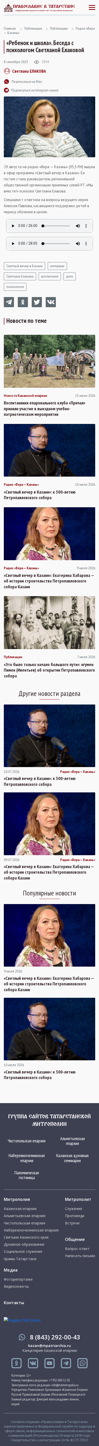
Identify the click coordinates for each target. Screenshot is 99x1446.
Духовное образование (24, 1244)
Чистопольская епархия (26, 1141)
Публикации (33, 28)
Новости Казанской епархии (25, 396)
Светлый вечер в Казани (24, 266)
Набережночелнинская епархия (27, 1157)
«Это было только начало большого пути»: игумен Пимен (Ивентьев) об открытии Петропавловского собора (49, 670)
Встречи (72, 1223)
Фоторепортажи (18, 1279)
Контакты (14, 1302)
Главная (10, 28)
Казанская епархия (20, 1208)
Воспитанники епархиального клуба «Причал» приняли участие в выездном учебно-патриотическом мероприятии (44, 408)
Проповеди (74, 1216)
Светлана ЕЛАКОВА (29, 71)
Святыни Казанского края (26, 1237)
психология (15, 287)
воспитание (49, 276)
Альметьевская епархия (72, 1141)
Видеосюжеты (16, 1286)
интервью (57, 266)
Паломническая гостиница (26, 1175)
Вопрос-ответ (77, 1248)
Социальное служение (23, 1251)
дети (69, 276)
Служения (73, 1208)
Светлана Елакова (20, 276)
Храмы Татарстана (20, 1259)
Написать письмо (80, 1256)
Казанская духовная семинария (72, 1157)
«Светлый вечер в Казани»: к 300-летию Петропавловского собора (40, 495)
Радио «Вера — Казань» (21, 484)
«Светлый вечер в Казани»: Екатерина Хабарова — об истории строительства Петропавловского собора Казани (49, 581)
